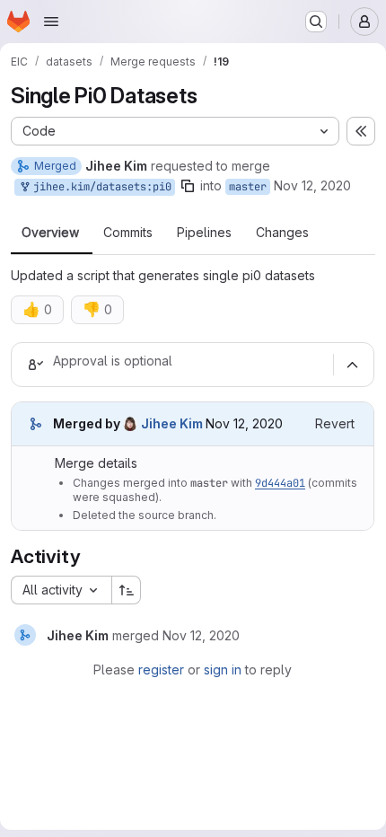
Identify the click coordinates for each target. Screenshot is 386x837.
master (248, 187)
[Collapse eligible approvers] (352, 364)
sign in (222, 669)
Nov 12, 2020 (312, 185)
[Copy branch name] (187, 186)
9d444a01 (280, 483)
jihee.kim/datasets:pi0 (99, 187)
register (161, 669)
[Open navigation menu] (51, 21)
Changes (282, 232)
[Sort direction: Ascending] (126, 590)
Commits (128, 232)
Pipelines (204, 232)
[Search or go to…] (316, 21)
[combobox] (61, 590)
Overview (50, 232)
